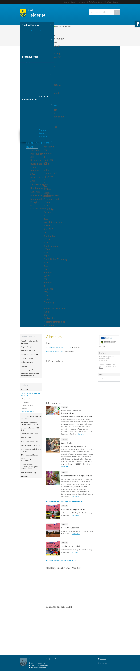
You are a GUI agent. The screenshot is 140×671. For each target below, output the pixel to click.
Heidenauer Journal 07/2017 (55, 351)
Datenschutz (107, 2)
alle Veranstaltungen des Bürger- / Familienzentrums (64, 502)
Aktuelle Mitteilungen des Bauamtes (34, 155)
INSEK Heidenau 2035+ (34, 170)
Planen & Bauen (32, 145)
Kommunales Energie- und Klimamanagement (34, 203)
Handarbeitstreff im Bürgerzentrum (76, 475)
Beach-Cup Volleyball (70, 528)
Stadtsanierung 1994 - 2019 (48, 249)
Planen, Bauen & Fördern (42, 133)
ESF (102, 378)
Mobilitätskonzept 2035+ (34, 179)
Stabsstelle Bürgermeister (106, 357)
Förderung (25, 402)
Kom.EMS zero (48, 231)
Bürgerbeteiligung (34, 163)
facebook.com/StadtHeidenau (38, 667)
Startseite (66, 2)
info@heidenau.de (43, 665)
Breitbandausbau (34, 188)
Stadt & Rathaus (30, 25)
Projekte (24, 408)
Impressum (81, 2)
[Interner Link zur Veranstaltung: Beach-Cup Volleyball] (53, 536)
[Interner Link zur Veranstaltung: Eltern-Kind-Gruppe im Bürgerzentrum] (53, 415)
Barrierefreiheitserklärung (94, 2)
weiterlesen (80, 434)
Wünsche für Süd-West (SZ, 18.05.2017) (58, 347)
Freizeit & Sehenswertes (35, 98)
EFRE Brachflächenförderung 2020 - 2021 (48, 260)
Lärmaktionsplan (34, 184)
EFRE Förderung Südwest (48, 272)
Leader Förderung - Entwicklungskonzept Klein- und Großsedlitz (48, 308)
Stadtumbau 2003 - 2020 (48, 239)
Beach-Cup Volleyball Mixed (73, 509)
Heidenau (36, 13)
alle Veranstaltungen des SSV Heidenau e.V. (61, 560)
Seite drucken (103, 663)
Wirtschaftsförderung (48, 321)
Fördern (44, 143)
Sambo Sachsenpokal (70, 546)
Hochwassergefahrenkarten (34, 195)
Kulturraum (48, 325)
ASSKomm (48, 146)
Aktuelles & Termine (28, 412)
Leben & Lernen (30, 56)
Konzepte (34, 191)
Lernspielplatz (67, 443)
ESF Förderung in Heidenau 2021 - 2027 (48, 158)
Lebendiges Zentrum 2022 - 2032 (48, 213)
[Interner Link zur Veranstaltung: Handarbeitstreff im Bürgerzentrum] (53, 484)
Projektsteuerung (27, 405)
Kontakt (73, 2)
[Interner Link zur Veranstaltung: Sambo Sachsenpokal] (53, 555)
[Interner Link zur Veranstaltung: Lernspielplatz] (53, 452)
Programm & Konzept (28, 399)
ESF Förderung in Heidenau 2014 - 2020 (48, 287)
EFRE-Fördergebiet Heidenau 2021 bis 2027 (48, 177)
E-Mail (101, 368)
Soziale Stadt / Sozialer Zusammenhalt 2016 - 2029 (48, 197)
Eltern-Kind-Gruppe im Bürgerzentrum (71, 411)
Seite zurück (103, 659)
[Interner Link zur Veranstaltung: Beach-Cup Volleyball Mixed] (53, 518)
